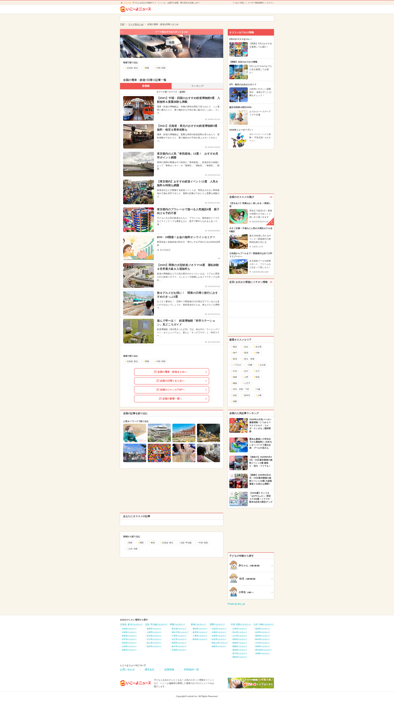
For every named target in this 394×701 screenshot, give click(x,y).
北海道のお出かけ (129, 629)
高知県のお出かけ (239, 650)
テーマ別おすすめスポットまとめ (171, 32)
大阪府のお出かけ (219, 629)
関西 (142, 543)
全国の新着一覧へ (172, 398)
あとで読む (240, 3)
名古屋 (258, 347)
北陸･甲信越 (185, 543)
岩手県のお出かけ (129, 639)
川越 (258, 389)
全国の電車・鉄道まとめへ (172, 371)
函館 (235, 401)
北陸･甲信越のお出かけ (156, 624)
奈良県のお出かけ (219, 639)
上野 (246, 377)
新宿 (246, 353)
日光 (235, 371)
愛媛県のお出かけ (239, 646)
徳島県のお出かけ (239, 657)
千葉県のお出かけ (179, 636)
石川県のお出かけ (154, 639)
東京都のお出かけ (179, 629)
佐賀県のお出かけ (262, 632)
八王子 (247, 383)
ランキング (197, 86)
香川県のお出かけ (239, 653)
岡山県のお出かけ (239, 632)
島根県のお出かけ (239, 643)
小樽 (259, 395)
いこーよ (127, 3)
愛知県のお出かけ (200, 629)
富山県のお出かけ (154, 643)
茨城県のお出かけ (179, 650)
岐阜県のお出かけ (200, 632)
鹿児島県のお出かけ (263, 650)
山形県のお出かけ (129, 646)
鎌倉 (235, 383)
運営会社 (150, 669)
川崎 (257, 353)
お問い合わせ (127, 669)
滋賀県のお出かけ (219, 646)
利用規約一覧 (191, 669)
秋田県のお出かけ (129, 643)
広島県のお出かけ (239, 629)
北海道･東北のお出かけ (131, 624)
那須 (235, 359)
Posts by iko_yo (236, 604)
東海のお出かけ (198, 624)
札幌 (250, 365)
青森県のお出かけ (129, 636)
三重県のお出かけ (200, 636)
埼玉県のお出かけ (179, 639)
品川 (246, 371)
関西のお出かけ (217, 624)
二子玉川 (237, 365)
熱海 (257, 377)
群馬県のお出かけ (179, 643)
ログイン (270, 3)
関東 (130, 543)
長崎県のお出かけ (262, 636)
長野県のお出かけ (154, 629)
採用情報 (169, 669)
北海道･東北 (167, 543)
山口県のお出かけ (239, 636)
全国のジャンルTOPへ (172, 389)
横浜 (235, 347)
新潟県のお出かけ (154, 636)
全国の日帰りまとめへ (172, 380)
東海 (153, 543)
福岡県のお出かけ (262, 629)
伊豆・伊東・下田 (241, 389)
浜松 (235, 395)
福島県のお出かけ (129, 650)
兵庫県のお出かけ (219, 636)
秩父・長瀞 (249, 359)
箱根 (235, 377)
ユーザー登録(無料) (256, 3)
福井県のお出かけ (154, 646)
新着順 (146, 86)
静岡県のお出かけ (200, 639)
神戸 (235, 353)
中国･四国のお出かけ (241, 624)
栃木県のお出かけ (179, 646)
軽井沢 (247, 395)
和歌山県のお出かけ (220, 643)
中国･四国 (203, 543)
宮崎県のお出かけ (262, 646)
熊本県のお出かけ (262, 639)
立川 (257, 371)
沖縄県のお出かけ (262, 653)
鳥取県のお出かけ (239, 639)
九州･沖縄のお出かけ (263, 624)
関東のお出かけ (177, 624)
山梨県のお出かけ (154, 632)
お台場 (262, 365)
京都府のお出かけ (219, 632)
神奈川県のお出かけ (180, 632)
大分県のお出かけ (262, 643)
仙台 (246, 347)
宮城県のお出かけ (129, 632)
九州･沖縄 (132, 549)
